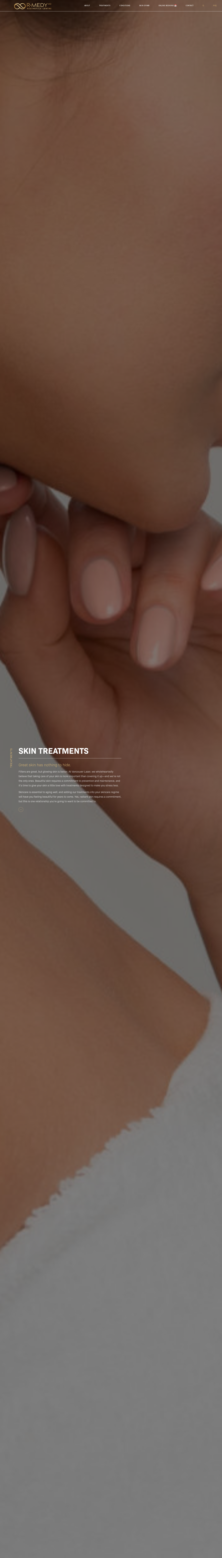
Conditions (124, 5)
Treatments (104, 5)
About (87, 5)
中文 (215, 5)
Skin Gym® (144, 5)
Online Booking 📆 (168, 5)
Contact (190, 5)
